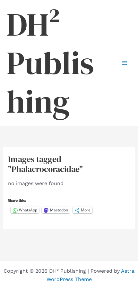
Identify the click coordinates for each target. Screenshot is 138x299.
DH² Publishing (50, 63)
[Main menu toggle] (124, 63)
